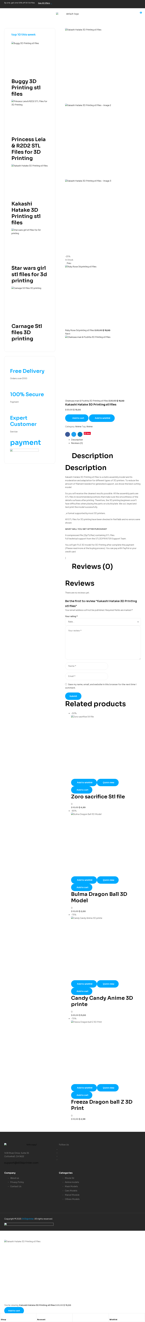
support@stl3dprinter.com (21, 1162)
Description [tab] (92, 456)
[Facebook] (110, 3)
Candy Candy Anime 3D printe (102, 1001)
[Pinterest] (137, 3)
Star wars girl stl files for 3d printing (29, 274)
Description (77, 439)
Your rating (71, 616)
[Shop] (2, 1316)
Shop (3, 1319)
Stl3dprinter (28, 1219)
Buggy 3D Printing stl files (26, 87)
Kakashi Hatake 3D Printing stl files (26, 213)
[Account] (38, 1316)
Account (41, 1319)
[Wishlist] (110, 1316)
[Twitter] (119, 3)
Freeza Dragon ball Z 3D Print (101, 1105)
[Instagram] (128, 3)
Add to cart (78, 418)
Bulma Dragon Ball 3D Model (99, 897)
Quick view (108, 782)
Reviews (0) (77, 443)
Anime (78, 426)
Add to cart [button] (82, 790)
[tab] (106, 440)
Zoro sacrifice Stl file (98, 796)
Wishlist (113, 1319)
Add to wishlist (102, 418)
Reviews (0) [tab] (92, 566)
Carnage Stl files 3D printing (26, 332)
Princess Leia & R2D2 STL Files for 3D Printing (28, 148)
